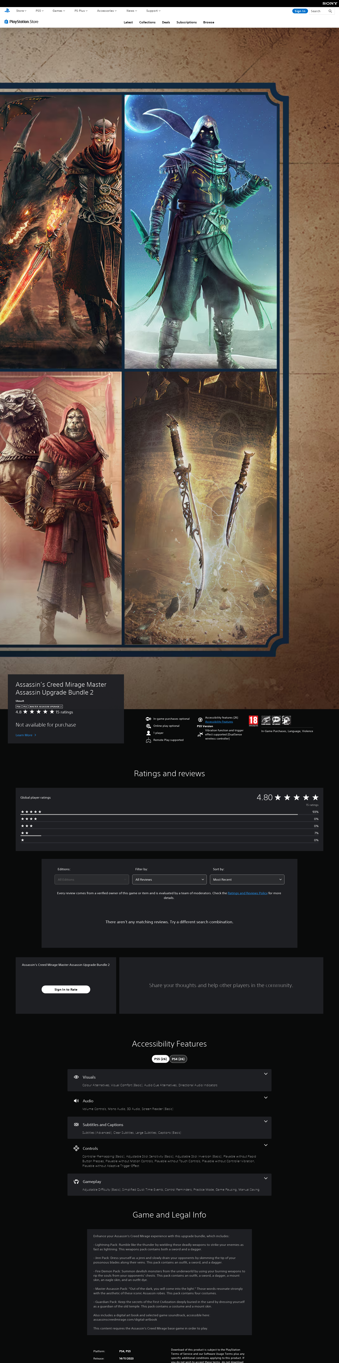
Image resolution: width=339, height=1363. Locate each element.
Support (152, 10)
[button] (219, 722)
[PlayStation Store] (22, 21)
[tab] (160, 1059)
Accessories (105, 10)
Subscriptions (187, 22)
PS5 (38, 10)
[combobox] (92, 879)
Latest (128, 22)
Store (20, 10)
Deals (166, 22)
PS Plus (80, 10)
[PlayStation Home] (7, 11)
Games (58, 10)
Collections (147, 22)
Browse (208, 22)
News (130, 10)
